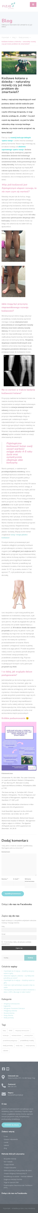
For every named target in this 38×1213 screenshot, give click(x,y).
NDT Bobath (8, 1162)
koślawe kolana (16, 1035)
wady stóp (19, 1045)
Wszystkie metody (10, 1159)
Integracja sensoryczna (12, 1004)
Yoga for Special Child (11, 1182)
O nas (6, 1136)
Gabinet (6, 1145)
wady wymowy (30, 1045)
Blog (5, 1148)
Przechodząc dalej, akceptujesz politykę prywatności (16, 943)
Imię (3, 926)
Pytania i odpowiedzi (11, 1139)
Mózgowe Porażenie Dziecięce (14, 1008)
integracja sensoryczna (22, 1030)
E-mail (16, 879)
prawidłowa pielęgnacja (10, 1040)
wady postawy (8, 1045)
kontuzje (6, 1035)
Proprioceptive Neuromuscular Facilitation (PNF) (18, 1186)
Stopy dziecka (8, 1015)
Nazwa (5, 879)
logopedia (7, 1006)
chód (10, 1030)
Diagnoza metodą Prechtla (13, 1179)
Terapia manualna (10, 1168)
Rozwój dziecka (9, 1013)
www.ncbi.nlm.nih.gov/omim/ (12, 807)
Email (3, 934)
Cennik (6, 1142)
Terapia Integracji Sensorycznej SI (15, 1173)
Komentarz (6, 852)
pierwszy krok (28, 1035)
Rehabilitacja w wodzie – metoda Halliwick (18, 1176)
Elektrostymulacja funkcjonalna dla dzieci (18, 1170)
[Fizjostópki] (8, 6)
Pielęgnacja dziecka (10, 1011)
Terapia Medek (9, 1165)
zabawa (5, 1050)
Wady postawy (9, 1018)
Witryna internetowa (29, 880)
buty (4, 1030)
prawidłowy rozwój (27, 1040)
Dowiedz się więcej (12, 1125)
